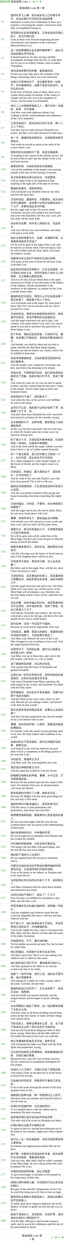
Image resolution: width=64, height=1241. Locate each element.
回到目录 (5, 1)
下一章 (38, 1)
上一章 (32, 1)
